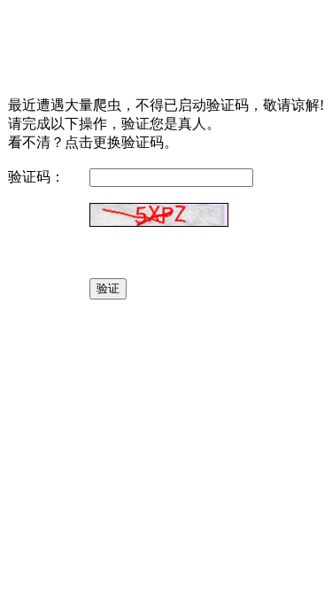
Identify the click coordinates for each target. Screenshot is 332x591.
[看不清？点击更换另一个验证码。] (158, 215)
